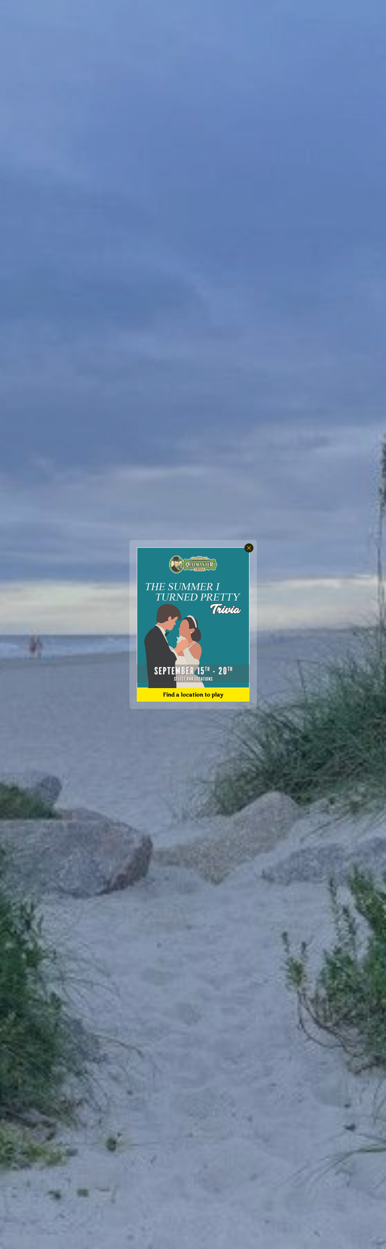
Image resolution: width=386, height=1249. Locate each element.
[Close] (248, 547)
